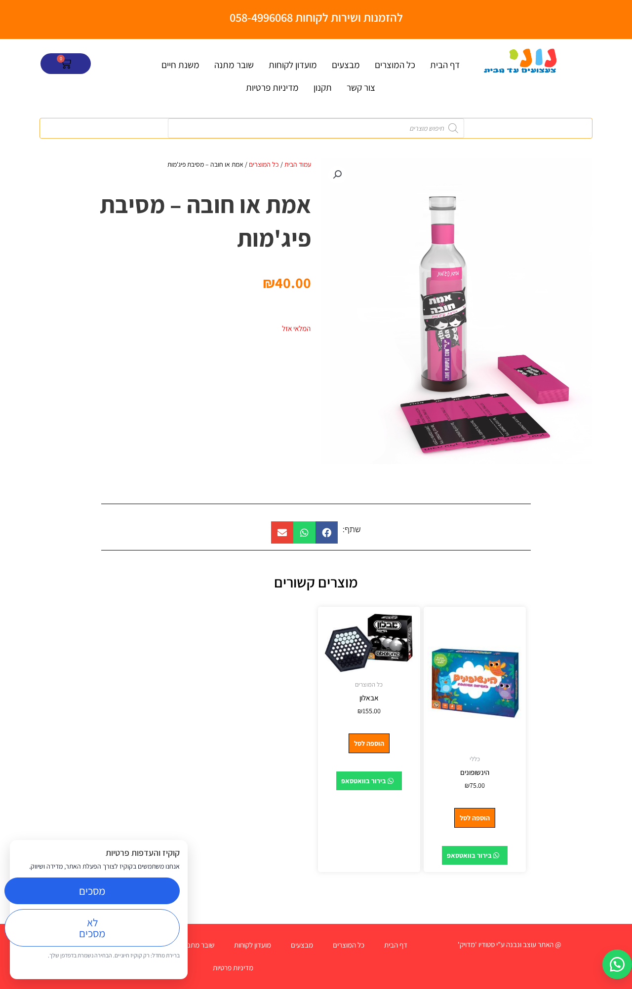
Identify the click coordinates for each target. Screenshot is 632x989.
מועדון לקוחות (293, 65)
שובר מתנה (234, 65)
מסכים (92, 891)
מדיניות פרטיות (272, 87)
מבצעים (346, 65)
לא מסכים (92, 928)
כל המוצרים (395, 65)
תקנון (323, 87)
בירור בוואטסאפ (470, 855)
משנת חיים (180, 65)
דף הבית (445, 65)
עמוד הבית (297, 164)
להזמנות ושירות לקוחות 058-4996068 (316, 17)
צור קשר (361, 87)
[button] (337, 174)
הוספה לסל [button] (475, 817)
